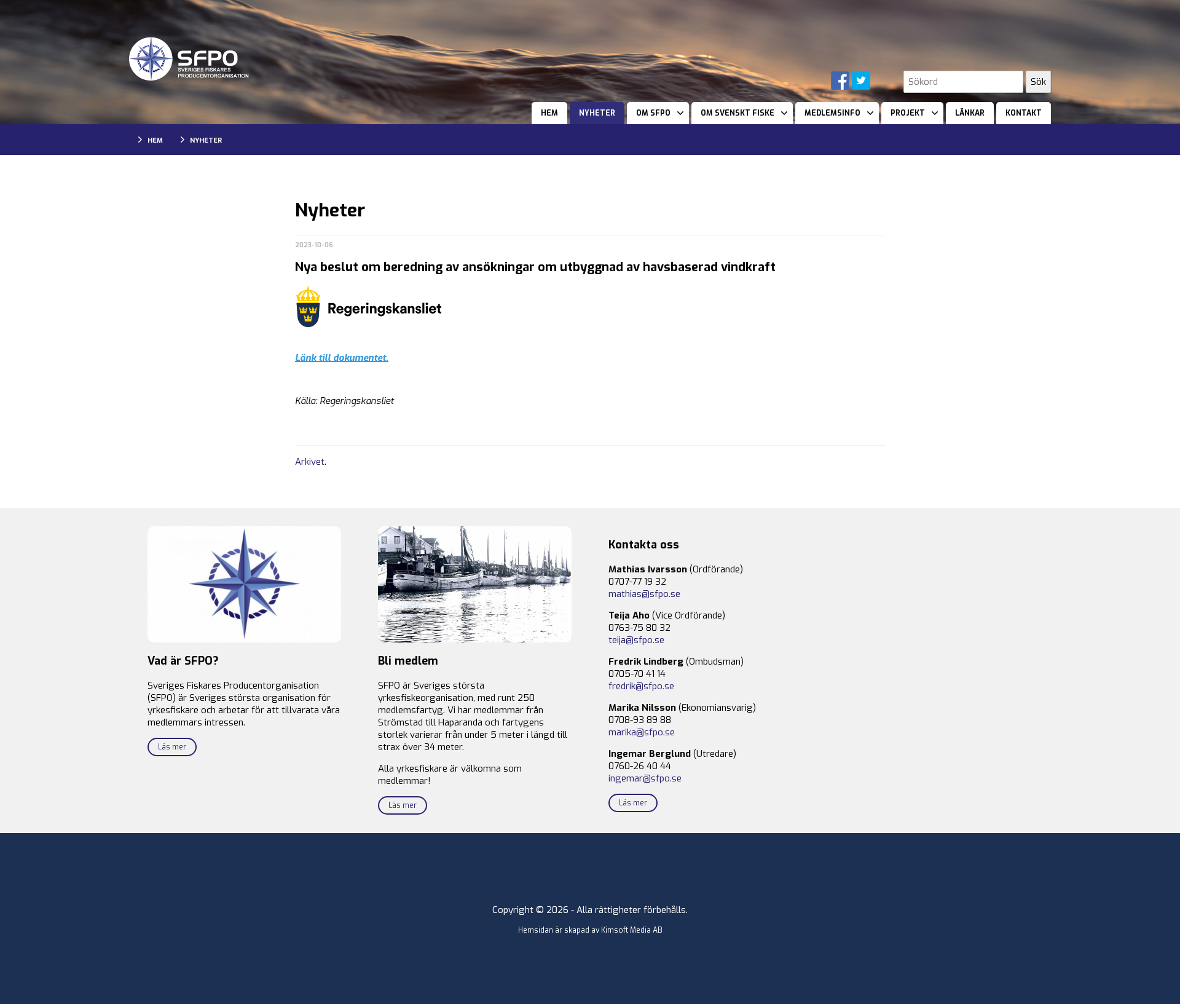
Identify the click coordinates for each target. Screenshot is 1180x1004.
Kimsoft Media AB (632, 930)
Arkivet (309, 462)
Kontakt (1023, 113)
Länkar (970, 113)
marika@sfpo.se (641, 732)
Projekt (908, 113)
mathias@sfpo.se (644, 594)
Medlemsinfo (832, 113)
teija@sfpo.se (636, 640)
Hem (549, 113)
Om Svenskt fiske (737, 113)
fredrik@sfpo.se (641, 686)
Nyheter (597, 113)
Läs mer (172, 747)
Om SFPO (653, 113)
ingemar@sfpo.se (645, 778)
